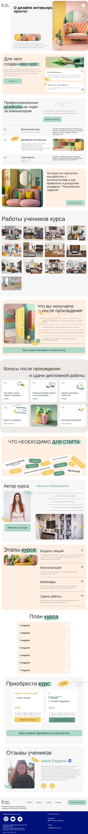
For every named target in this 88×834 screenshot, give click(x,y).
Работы (29, 802)
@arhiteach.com (56, 828)
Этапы (48, 802)
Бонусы (39, 802)
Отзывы (58, 802)
